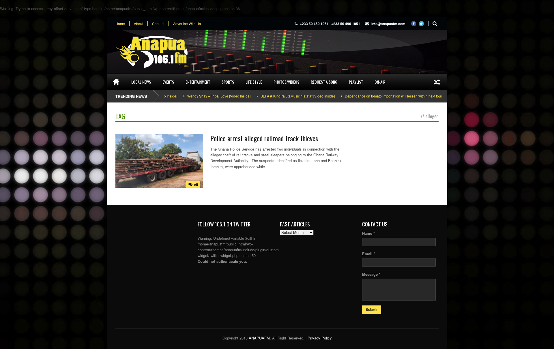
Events (168, 82)
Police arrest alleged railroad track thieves (264, 138)
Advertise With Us (187, 23)
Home (120, 23)
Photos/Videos (286, 82)
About (138, 23)
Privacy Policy (320, 338)
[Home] (116, 82)
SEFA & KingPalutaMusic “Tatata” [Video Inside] (284, 95)
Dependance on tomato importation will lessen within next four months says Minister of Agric (403, 95)
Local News (141, 82)
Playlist (356, 82)
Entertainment (198, 82)
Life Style (254, 82)
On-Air (380, 82)
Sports (228, 82)
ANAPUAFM (259, 338)
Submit (371, 310)
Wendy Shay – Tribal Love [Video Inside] (205, 95)
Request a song (324, 82)
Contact (158, 23)
